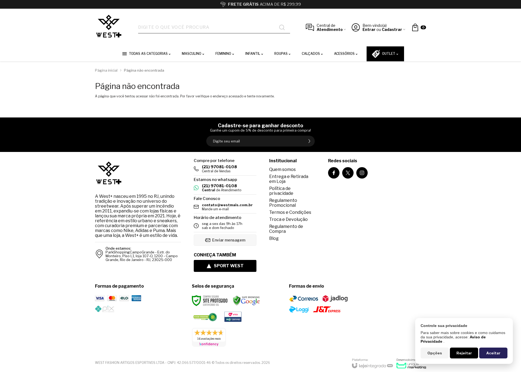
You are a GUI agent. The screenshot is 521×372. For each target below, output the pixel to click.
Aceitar (493, 353)
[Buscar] (282, 27)
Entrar (369, 29)
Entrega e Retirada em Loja (288, 179)
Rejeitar (464, 353)
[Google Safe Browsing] (246, 300)
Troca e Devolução (288, 219)
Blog (274, 238)
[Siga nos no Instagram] (362, 173)
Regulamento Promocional (283, 203)
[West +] (108, 27)
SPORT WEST (229, 265)
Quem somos (282, 169)
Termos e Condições (290, 212)
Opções (434, 353)
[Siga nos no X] (348, 173)
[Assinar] (309, 141)
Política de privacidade (281, 191)
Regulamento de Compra (286, 229)
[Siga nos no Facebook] (333, 173)
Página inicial (106, 70)
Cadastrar (392, 29)
